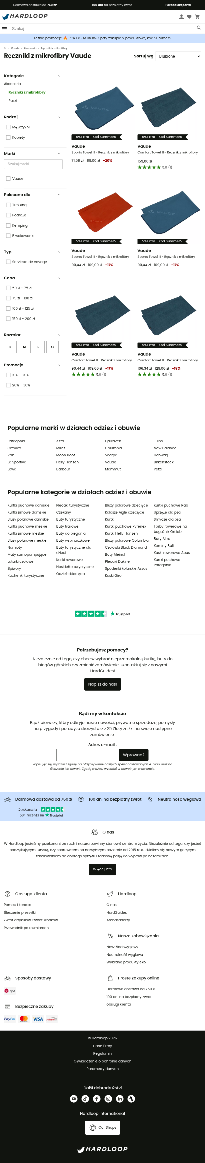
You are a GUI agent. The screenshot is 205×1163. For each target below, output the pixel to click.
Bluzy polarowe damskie (28, 519)
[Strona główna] (7, 48)
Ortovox (14, 448)
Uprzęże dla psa (167, 512)
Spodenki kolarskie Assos (126, 568)
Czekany (63, 512)
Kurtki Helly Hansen (121, 533)
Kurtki (109, 519)
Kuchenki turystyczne (26, 575)
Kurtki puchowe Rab (171, 505)
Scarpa (111, 455)
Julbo (158, 441)
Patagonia (16, 441)
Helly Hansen (67, 462)
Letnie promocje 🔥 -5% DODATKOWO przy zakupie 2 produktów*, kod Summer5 (102, 38)
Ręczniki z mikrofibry (27, 92)
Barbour (63, 469)
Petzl (158, 469)
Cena (9, 278)
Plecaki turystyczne (72, 505)
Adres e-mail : (102, 745)
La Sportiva (17, 462)
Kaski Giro (113, 575)
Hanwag (161, 455)
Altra (60, 441)
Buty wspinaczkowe (73, 540)
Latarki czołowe (21, 561)
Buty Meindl (115, 554)
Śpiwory (14, 568)
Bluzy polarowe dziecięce (126, 505)
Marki (9, 154)
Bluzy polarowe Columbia (126, 540)
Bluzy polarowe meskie (27, 540)
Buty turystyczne (70, 519)
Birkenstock (164, 462)
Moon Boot (65, 455)
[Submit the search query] (199, 29)
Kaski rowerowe (69, 560)
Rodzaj (11, 117)
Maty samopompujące (27, 554)
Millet (60, 448)
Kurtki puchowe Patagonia (167, 562)
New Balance (165, 448)
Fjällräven (113, 441)
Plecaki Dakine (117, 561)
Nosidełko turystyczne (75, 567)
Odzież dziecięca (70, 574)
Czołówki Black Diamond (126, 547)
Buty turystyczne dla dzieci (73, 550)
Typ (8, 252)
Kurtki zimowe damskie (27, 512)
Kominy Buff (164, 546)
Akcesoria (30, 48)
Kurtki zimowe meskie (26, 533)
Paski (12, 101)
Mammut (113, 469)
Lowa (12, 469)
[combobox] (34, 164)
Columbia (113, 448)
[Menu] (4, 29)
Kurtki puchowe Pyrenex (125, 526)
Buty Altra (162, 539)
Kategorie (14, 76)
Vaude (15, 48)
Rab (11, 455)
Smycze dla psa (167, 519)
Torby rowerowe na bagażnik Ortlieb (170, 529)
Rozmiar (12, 335)
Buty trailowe (67, 526)
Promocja (14, 365)
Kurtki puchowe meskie (27, 526)
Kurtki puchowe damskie (29, 505)
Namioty (15, 547)
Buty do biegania (71, 533)
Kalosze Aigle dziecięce (124, 512)
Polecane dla (17, 195)
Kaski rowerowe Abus (172, 553)
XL (52, 347)
